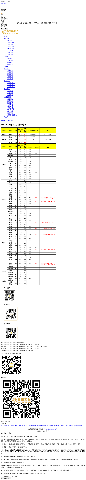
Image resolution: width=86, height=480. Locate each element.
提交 (2, 28)
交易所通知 (10, 46)
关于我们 (7, 89)
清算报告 (10, 77)
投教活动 (10, 99)
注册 (5, 3)
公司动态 (6, 67)
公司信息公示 (11, 83)
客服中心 (7, 38)
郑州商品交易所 (41, 425)
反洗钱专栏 (10, 109)
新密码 (3, 21)
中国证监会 (4, 425)
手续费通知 (10, 48)
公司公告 (10, 40)
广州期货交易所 (77, 425)
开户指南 (10, 50)
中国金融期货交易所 (53, 425)
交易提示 (10, 44)
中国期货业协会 (12, 425)
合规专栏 (10, 105)
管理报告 (10, 75)
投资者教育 (7, 97)
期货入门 (10, 101)
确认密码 (4, 25)
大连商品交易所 (32, 425)
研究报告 (10, 59)
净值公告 (10, 73)
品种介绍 (10, 111)
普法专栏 (10, 107)
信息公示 (7, 81)
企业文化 (10, 95)
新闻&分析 (10, 61)
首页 (5, 36)
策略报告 (10, 63)
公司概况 (10, 91)
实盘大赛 (10, 65)
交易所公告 (10, 42)
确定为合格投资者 (5, 478)
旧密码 (3, 17)
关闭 (6, 28)
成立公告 (10, 71)
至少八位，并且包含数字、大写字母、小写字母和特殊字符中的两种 (37, 23)
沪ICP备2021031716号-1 (51, 429)
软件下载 (10, 54)
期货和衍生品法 (12, 115)
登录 (2, 3)
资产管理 (7, 69)
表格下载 (10, 52)
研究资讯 (7, 56)
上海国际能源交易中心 (66, 425)
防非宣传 (10, 103)
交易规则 (10, 113)
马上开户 (6, 117)
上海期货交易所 (22, 425)
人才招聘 (10, 93)
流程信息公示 (11, 87)
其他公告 (10, 79)
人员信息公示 (11, 85)
